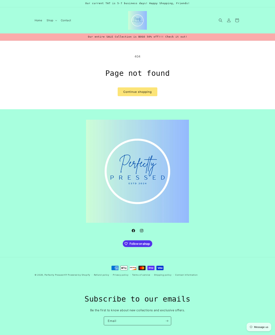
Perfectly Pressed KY (56, 275)
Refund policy (101, 275)
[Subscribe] (167, 321)
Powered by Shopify (79, 275)
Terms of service (141, 275)
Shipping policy (163, 275)
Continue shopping (137, 92)
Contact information (186, 275)
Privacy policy (120, 275)
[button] (51, 20)
